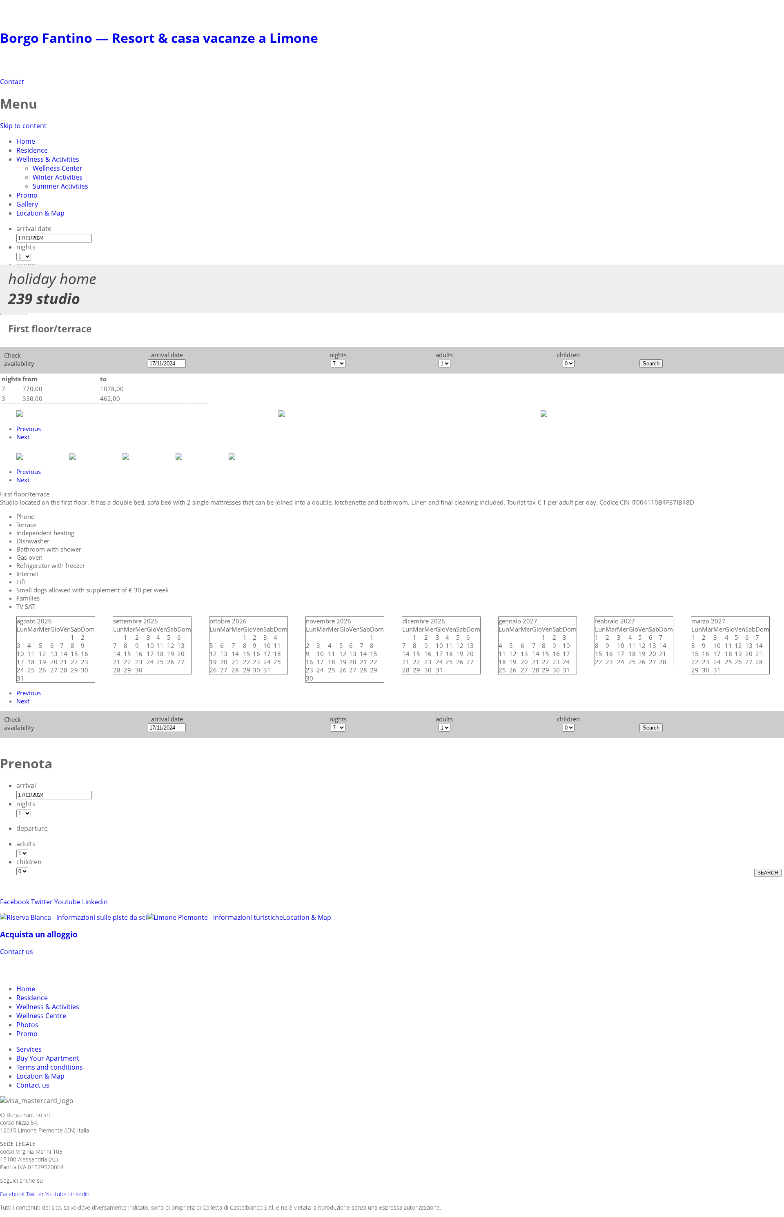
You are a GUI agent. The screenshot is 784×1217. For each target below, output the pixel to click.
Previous (28, 429)
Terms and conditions (49, 1067)
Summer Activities (60, 186)
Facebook (14, 901)
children (29, 861)
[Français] (52, 969)
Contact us (16, 951)
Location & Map (40, 213)
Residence (32, 150)
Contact (12, 81)
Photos (27, 1024)
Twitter (42, 901)
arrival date (33, 228)
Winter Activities (57, 177)
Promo (27, 195)
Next (22, 437)
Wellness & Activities (47, 159)
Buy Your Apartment (47, 1058)
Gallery (27, 204)
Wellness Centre (41, 1015)
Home (25, 141)
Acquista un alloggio (39, 934)
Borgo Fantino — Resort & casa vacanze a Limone (159, 38)
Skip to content (23, 125)
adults (26, 843)
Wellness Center (57, 168)
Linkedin (95, 901)
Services (29, 1049)
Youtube (67, 901)
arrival (26, 785)
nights (26, 247)
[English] (37, 969)
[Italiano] (22, 969)
